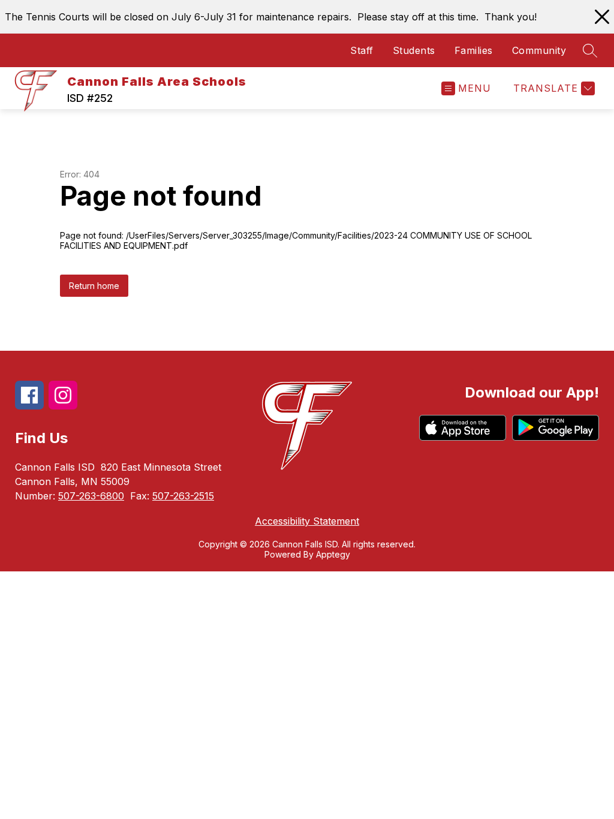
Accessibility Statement (307, 521)
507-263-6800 (91, 496)
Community (539, 50)
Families (474, 50)
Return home (94, 286)
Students (414, 50)
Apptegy (333, 554)
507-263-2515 (183, 496)
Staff (362, 50)
